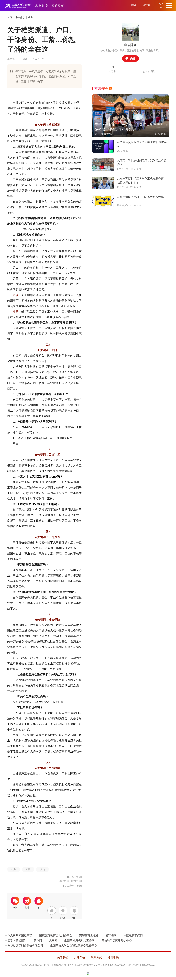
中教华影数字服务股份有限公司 (24, 945)
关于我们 (62, 957)
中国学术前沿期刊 (16, 940)
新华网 (38, 940)
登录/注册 (145, 5)
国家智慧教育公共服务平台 (55, 935)
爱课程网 (111, 935)
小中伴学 (20, 17)
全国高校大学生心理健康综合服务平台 (73, 945)
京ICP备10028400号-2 (85, 965)
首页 (9, 17)
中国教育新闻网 (133, 935)
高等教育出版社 (88, 935)
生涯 (30, 17)
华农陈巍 (130, 45)
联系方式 (96, 957)
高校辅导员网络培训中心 (117, 940)
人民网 (53, 940)
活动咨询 (113, 957)
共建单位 (79, 957)
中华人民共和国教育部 (18, 935)
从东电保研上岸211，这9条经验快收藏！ (142, 196)
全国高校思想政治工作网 (79, 940)
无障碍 (133, 5)
